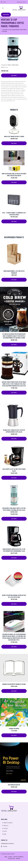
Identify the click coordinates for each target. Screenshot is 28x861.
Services (6, 828)
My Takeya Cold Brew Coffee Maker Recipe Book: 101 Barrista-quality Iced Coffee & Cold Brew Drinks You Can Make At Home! (14, 336)
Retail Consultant (8, 822)
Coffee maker (15, 65)
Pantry (9, 65)
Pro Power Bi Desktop (14, 785)
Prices (5, 831)
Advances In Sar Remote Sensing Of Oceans (14, 684)
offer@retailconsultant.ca (21, 2)
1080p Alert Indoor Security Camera (14, 136)
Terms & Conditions (18, 856)
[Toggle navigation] (3, 8)
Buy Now (14, 75)
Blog (5, 834)
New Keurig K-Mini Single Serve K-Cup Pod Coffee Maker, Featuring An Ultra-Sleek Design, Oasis (14, 510)
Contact (10, 856)
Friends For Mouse (14, 728)
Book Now (6, 14)
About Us (6, 825)
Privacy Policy (11, 858)
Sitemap (18, 858)
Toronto (4, 2)
